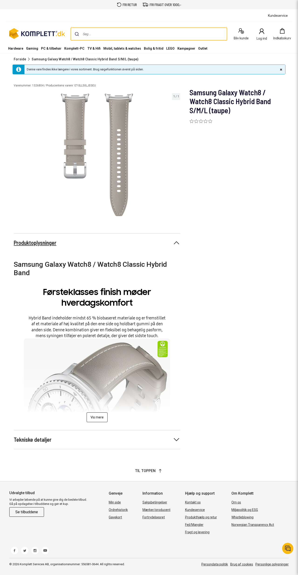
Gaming (32, 48)
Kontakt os (193, 502)
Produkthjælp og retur (201, 517)
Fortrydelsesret (153, 517)
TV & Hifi (94, 48)
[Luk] (280, 69)
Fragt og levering (197, 532)
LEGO (170, 48)
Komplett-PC (74, 48)
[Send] (77, 34)
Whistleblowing (242, 517)
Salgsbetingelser (154, 502)
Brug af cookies (241, 564)
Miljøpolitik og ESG (244, 510)
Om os (236, 502)
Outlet (202, 48)
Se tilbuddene (26, 512)
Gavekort (115, 517)
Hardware (15, 48)
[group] (97, 154)
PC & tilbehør (51, 48)
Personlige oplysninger (272, 564)
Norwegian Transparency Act (252, 525)
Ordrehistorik (118, 510)
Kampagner (186, 48)
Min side (115, 502)
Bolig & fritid (153, 48)
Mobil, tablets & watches (122, 48)
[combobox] (149, 34)
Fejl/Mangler (194, 525)
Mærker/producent (156, 510)
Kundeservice (195, 510)
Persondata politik (214, 564)
